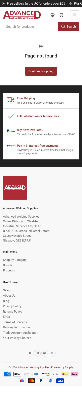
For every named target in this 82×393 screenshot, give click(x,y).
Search (71, 26)
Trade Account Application (20, 333)
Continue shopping (41, 71)
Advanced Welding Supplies (33, 367)
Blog (6, 301)
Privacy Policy (12, 306)
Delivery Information (16, 327)
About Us (9, 295)
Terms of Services (15, 322)
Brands (7, 265)
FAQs (6, 317)
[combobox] (41, 26)
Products (9, 270)
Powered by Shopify (62, 367)
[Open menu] (74, 14)
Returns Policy (12, 311)
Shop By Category (14, 260)
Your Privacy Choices (17, 338)
